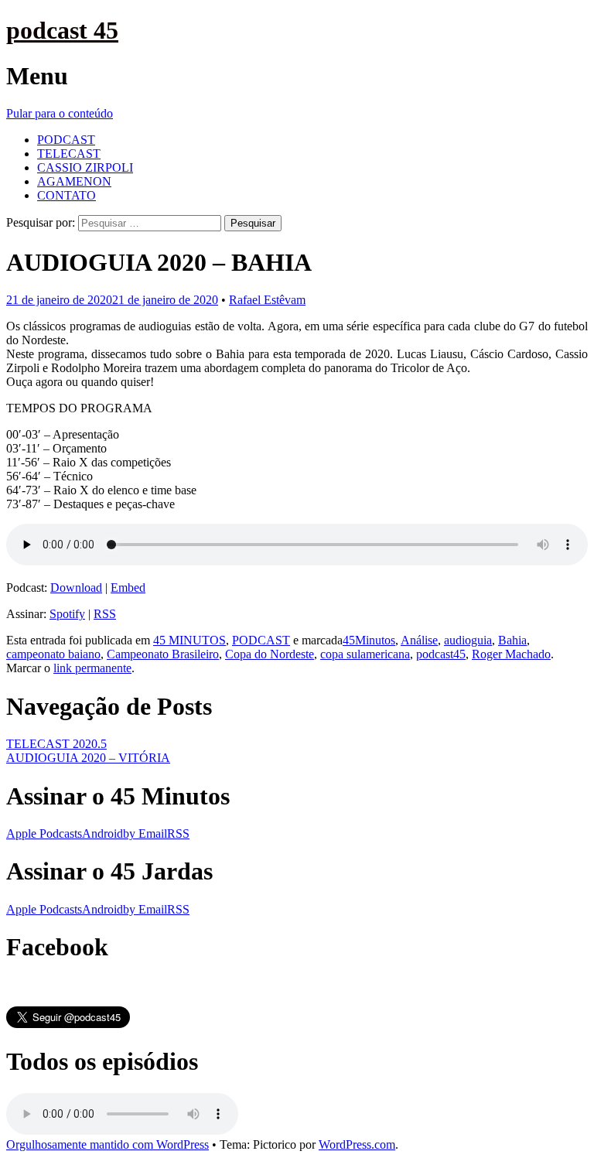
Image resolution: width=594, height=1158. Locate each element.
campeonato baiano (53, 654)
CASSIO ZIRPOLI (85, 167)
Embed (128, 587)
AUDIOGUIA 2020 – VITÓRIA (88, 757)
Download (76, 587)
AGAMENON (74, 181)
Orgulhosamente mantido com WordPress (107, 1144)
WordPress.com (357, 1144)
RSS (105, 613)
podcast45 (441, 654)
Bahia (512, 640)
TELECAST (69, 153)
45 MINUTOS (189, 640)
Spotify (67, 613)
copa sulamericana (365, 654)
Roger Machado (511, 654)
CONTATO (66, 195)
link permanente (92, 668)
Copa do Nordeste (269, 654)
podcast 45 (62, 30)
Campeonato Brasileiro (163, 654)
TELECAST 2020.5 (56, 743)
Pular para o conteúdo (59, 113)
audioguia (468, 640)
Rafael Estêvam (267, 299)
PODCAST (66, 139)
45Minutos (369, 640)
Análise (419, 640)
